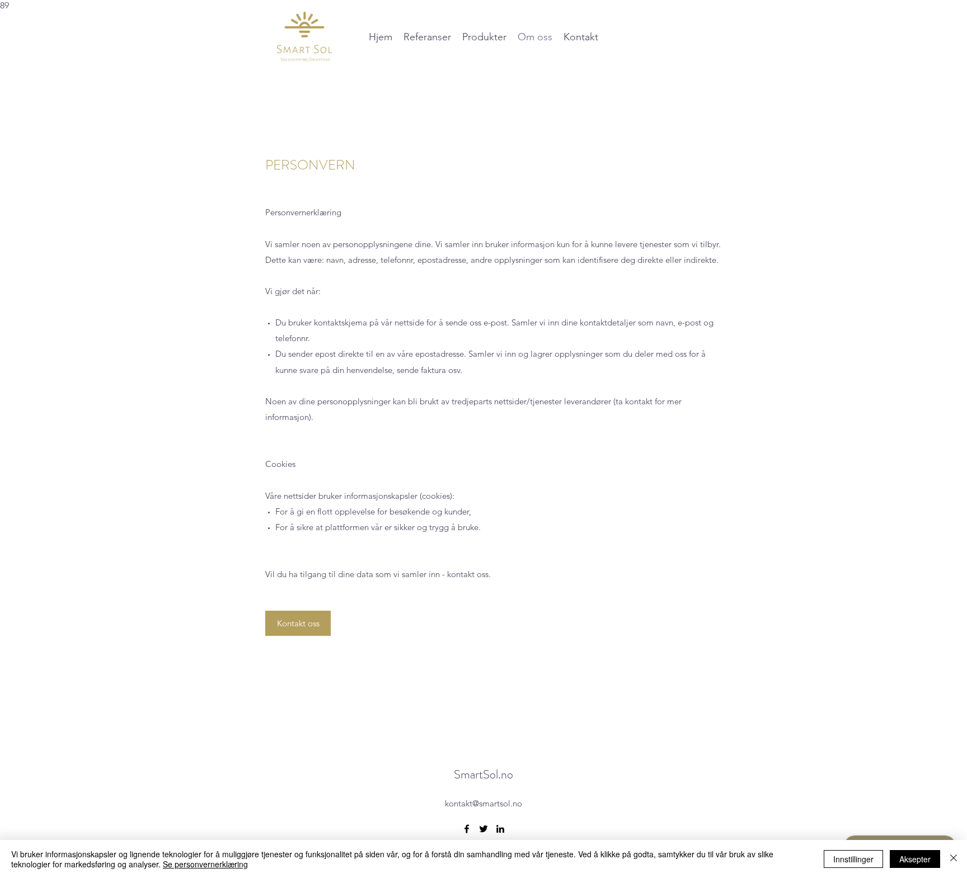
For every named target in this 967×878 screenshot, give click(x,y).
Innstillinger (853, 859)
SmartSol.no (483, 774)
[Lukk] (953, 859)
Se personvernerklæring (205, 864)
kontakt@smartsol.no (483, 803)
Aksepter (915, 859)
